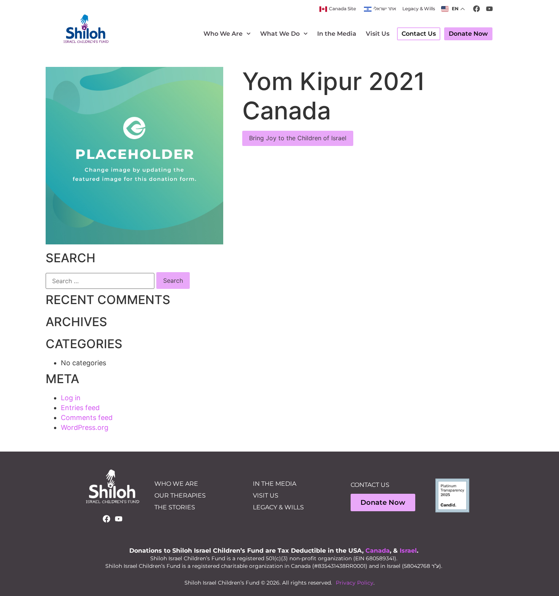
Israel (408, 550)
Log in (71, 398)
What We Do (280, 33)
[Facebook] (106, 519)
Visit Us (377, 33)
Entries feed (80, 408)
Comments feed (87, 418)
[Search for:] (100, 281)
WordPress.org (84, 427)
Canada (377, 550)
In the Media (336, 33)
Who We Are (223, 33)
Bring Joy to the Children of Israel (297, 138)
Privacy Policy (354, 582)
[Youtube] (118, 519)
